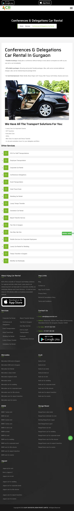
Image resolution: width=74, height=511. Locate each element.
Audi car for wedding (44, 380)
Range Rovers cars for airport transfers (50, 443)
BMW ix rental (5, 431)
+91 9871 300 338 (49, 331)
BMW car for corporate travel (10, 443)
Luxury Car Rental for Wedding (19, 246)
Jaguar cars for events (9, 499)
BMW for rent (5, 435)
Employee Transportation (18, 160)
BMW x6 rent (5, 416)
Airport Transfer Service (17, 218)
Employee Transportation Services (27, 337)
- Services (27, 26)
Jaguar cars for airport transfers (12, 495)
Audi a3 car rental (43, 369)
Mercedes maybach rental (9, 377)
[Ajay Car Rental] (6, 8)
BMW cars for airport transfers (10, 451)
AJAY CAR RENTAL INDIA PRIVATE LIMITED (36, 507)
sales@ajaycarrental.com (49, 316)
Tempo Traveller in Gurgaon (18, 253)
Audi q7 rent (41, 361)
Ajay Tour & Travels (44, 289)
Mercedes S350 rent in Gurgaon (10, 361)
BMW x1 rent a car (6, 428)
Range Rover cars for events (46, 447)
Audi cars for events (44, 396)
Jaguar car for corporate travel (12, 485)
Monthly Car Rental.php (17, 261)
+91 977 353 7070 (50, 327)
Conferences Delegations (18, 175)
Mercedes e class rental (8, 373)
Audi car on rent (43, 377)
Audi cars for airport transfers (47, 392)
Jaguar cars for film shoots (11, 489)
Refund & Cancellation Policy (46, 297)
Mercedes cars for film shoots (10, 392)
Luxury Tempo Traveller (17, 203)
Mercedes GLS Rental (7, 369)
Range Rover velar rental (45, 412)
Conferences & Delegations (7, 323)
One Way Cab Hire (15, 232)
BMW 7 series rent (6, 412)
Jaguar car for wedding (9, 482)
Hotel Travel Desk (15, 189)
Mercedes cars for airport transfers (11, 396)
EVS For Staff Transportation (24, 331)
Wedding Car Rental (16, 196)
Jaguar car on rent (8, 476)
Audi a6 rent (41, 365)
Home (21, 26)
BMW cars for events (7, 455)
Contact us (41, 285)
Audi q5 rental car (43, 373)
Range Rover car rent (44, 428)
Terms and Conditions (44, 301)
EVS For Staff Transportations (19, 153)
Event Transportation (16, 182)
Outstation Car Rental (16, 210)
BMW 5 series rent (6, 420)
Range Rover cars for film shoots (48, 439)
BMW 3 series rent (6, 424)
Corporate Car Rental (16, 167)
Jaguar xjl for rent (8, 468)
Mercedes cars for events (9, 400)
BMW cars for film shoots (9, 447)
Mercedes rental (6, 380)
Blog (39, 282)
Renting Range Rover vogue (46, 420)
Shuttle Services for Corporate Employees (23, 239)
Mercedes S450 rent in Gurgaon (10, 365)
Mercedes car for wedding (9, 384)
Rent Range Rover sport (45, 424)
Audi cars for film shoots (45, 388)
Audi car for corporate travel (46, 384)
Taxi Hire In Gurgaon (16, 225)
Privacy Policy (42, 293)
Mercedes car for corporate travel (11, 388)
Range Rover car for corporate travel (49, 435)
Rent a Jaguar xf (7, 472)
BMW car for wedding (7, 439)
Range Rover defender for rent (47, 416)
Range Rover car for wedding (47, 431)
